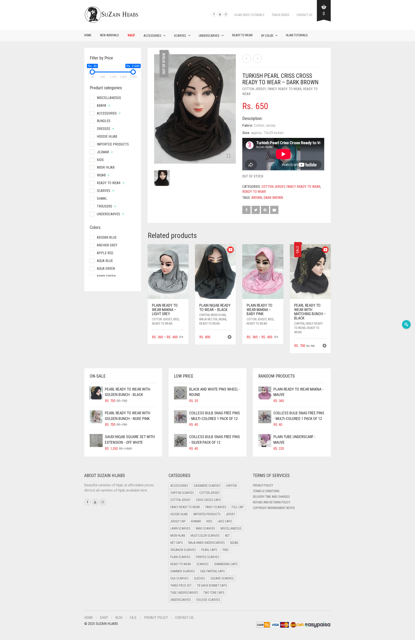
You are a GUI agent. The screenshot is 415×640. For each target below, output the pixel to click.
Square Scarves (222, 578)
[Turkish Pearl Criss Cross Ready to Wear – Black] (257, 58)
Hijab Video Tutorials (249, 15)
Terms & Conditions (266, 491)
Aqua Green (106, 269)
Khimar (196, 521)
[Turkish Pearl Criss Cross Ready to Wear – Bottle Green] (246, 58)
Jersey (230, 514)
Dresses (103, 129)
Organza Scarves (183, 550)
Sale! (131, 35)
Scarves (180, 35)
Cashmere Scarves (207, 485)
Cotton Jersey (254, 89)
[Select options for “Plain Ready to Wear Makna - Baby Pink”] (276, 337)
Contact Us (304, 15)
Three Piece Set (181, 585)
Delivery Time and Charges (271, 496)
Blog (119, 618)
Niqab (222, 319)
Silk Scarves (179, 578)
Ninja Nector (208, 319)
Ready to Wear (242, 35)
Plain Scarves (180, 557)
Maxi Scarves (205, 528)
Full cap (238, 507)
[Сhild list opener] (109, 105)
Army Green (106, 276)
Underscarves (209, 35)
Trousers (104, 206)
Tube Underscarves (184, 592)
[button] (229, 337)
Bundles (103, 121)
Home (87, 35)
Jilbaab (103, 152)
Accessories (152, 35)
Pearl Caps (209, 550)
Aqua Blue (105, 261)
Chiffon (204, 315)
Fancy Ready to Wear (285, 89)
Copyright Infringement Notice (274, 508)
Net (227, 535)
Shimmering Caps (226, 564)
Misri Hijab (218, 315)
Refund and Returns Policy (271, 502)
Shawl (102, 198)
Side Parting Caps (212, 571)
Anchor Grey (107, 245)
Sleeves (199, 578)
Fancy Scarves (215, 507)
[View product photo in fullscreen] (228, 156)
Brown (256, 198)
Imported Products (113, 144)
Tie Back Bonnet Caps (212, 585)
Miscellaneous (109, 98)
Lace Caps (225, 521)
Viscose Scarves (208, 600)
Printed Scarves (207, 557)
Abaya (101, 106)
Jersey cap (178, 521)
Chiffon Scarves (182, 493)
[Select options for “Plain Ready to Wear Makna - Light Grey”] (181, 337)
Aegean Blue (107, 237)
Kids (176, 319)
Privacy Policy (263, 485)
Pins (225, 550)
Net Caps (176, 542)
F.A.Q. (133, 618)
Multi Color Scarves (205, 535)
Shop (104, 618)
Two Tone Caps (213, 592)
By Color (267, 35)
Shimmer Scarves (182, 571)
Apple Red (105, 253)
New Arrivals (109, 35)
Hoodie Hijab (107, 136)
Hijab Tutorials (297, 35)
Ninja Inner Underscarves (206, 542)
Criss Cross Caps (208, 500)
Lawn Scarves (180, 528)
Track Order (280, 15)
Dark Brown (273, 198)
